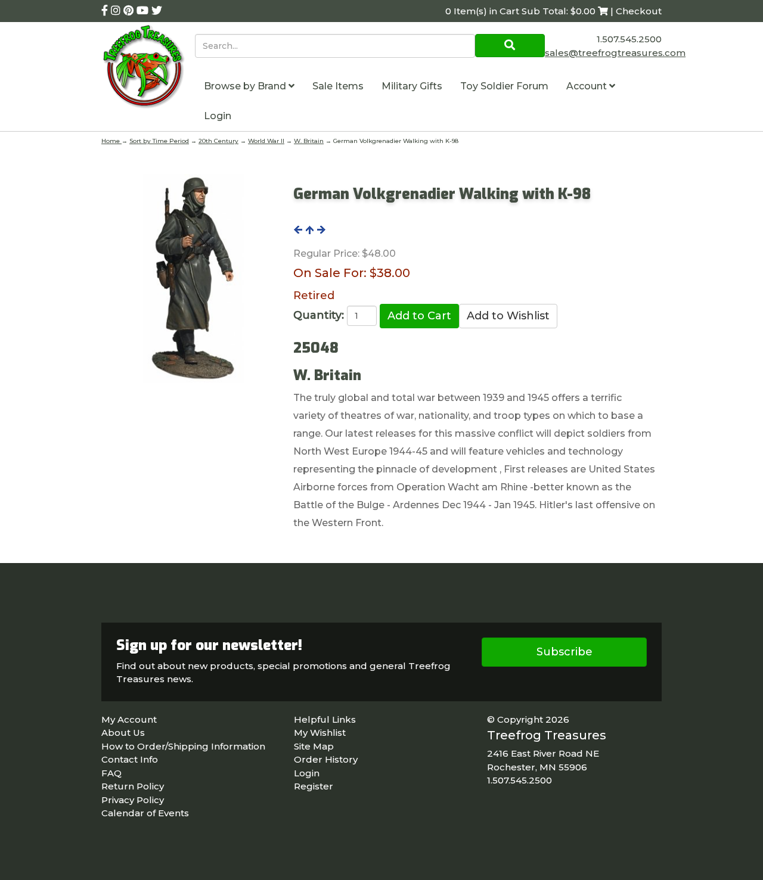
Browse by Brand (246, 86)
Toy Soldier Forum (504, 86)
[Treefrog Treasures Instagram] (117, 10)
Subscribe (564, 651)
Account (587, 86)
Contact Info (129, 759)
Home (111, 141)
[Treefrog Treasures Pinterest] (130, 10)
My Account (129, 719)
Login (217, 116)
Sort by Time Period (159, 141)
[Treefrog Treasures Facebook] (106, 10)
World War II (266, 141)
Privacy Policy (132, 800)
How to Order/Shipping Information (183, 746)
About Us (123, 732)
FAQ (111, 773)
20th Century (218, 141)
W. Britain (309, 141)
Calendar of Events (145, 813)
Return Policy (132, 786)
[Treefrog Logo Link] (148, 68)
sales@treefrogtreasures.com (615, 52)
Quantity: (318, 315)
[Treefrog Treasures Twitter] (156, 10)
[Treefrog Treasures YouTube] (144, 10)
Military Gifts (412, 86)
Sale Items (338, 86)
